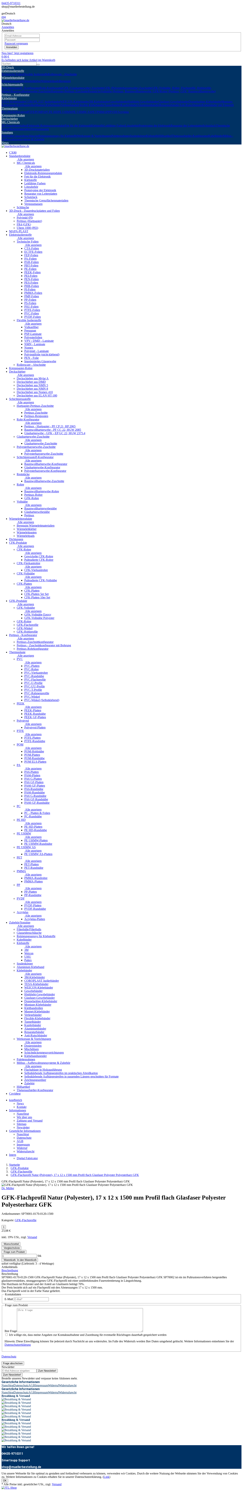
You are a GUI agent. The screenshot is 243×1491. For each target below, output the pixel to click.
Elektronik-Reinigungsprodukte (46, 125)
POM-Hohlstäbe (34, 751)
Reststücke (94, 91)
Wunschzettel (11, 1244)
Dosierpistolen (33, 1045)
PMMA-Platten (33, 881)
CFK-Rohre (24, 549)
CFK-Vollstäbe (26, 573)
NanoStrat (23, 1113)
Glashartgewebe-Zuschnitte (33, 436)
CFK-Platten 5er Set (36, 594)
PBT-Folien (31, 265)
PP (108, 111)
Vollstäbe (22, 501)
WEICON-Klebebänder (74, 101)
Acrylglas (123, 111)
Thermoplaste (10, 108)
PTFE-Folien (32, 310)
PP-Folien (30, 299)
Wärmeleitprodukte (13, 77)
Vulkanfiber (31, 327)
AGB (20, 1141)
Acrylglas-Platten (34, 919)
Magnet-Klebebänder (48, 105)
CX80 (13, 152)
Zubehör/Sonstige (19, 922)
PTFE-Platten (32, 737)
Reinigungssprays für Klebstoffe (57, 135)
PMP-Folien (31, 296)
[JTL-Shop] (9, 1487)
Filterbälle (7, 135)
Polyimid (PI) (25, 217)
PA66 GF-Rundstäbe (37, 802)
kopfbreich (15, 1100)
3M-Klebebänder (99, 101)
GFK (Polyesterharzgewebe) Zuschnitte (128, 88)
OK (5, 1480)
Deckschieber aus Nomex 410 (35, 392)
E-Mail (9, 1299)
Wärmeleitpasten (11, 81)
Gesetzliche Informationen (25, 1130)
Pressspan (30, 330)
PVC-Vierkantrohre (36, 672)
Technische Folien (12, 74)
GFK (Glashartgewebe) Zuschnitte (83, 88)
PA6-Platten (31, 772)
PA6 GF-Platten (33, 782)
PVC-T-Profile (33, 689)
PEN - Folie (31, 357)
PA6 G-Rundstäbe (35, 795)
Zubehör (29, 1083)
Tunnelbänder (112, 105)
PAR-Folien (31, 262)
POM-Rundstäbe (34, 758)
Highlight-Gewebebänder (143, 101)
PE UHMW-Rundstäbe (38, 843)
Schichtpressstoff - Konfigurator (21, 88)
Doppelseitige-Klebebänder (205, 101)
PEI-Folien (30, 275)
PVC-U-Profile (33, 683)
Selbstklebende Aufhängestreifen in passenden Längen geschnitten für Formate (71, 1076)
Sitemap (21, 1124)
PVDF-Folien (32, 316)
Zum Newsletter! (47, 1370)
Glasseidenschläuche (25, 135)
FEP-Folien (31, 255)
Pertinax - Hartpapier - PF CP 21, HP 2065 (50, 426)
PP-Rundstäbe (32, 895)
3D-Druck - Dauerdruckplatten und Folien (34, 210)
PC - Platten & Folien (37, 813)
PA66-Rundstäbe (34, 792)
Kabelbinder (215, 135)
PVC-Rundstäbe (34, 676)
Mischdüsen (31, 1049)
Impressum (23, 1144)
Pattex (28, 960)
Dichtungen (16, 539)
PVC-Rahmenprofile (36, 693)
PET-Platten (31, 864)
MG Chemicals (11, 122)
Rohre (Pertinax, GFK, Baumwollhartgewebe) (188, 91)
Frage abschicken (13, 1363)
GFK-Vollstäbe (26, 607)
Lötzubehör (132, 125)
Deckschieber (10, 118)
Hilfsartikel (165, 135)
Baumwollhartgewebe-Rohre (41, 491)
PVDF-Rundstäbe (35, 908)
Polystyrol (21, 111)
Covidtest (15, 1093)
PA (43, 111)
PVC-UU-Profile (34, 686)
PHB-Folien (31, 286)
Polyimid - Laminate (36, 351)
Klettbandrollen (26, 105)
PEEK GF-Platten (35, 717)
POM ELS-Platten (35, 761)
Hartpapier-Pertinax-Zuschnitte (69, 91)
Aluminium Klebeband (30, 967)
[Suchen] (38, 64)
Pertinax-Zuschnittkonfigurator (35, 642)
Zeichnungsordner (35, 1080)
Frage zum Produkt (14, 1252)
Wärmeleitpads (50, 81)
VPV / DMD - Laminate (39, 340)
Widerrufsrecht (25, 1151)
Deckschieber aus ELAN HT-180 (37, 395)
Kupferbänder (129, 105)
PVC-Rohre (31, 669)
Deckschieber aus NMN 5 (32, 385)
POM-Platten (32, 754)
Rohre (20, 484)
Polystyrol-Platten (35, 727)
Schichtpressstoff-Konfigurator (35, 457)
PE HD (53, 111)
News (5, 142)
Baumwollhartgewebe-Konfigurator (45, 464)
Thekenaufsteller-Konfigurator (190, 135)
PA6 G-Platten (33, 778)
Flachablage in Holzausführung (43, 1069)
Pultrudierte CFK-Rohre (38, 559)
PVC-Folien (31, 313)
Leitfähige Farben (114, 125)
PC (47, 111)
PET (94, 111)
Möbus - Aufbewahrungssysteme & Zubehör (43, 1062)
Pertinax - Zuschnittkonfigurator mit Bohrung (44, 645)
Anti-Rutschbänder (190, 105)
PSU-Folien (31, 306)
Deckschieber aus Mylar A (33, 378)
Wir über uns (24, 1117)
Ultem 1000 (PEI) (27, 227)
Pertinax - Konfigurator (15, 94)
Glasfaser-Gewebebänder (173, 101)
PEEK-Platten (32, 710)
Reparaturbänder (169, 105)
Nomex (28, 347)
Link (106, 1476)
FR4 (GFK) (24, 224)
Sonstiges (7, 132)
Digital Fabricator (27, 1158)
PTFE (31, 111)
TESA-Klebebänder (14, 101)
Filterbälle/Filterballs (29, 929)
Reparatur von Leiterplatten (40, 193)
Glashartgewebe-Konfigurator (42, 467)
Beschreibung (10, 1270)
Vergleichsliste (11, 1248)
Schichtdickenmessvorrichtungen (44, 1052)
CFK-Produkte (18, 542)
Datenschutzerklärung (18, 1344)
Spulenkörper (138, 135)
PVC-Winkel (32, 696)
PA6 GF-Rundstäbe (36, 799)
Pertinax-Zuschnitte (36, 412)
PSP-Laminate (33, 334)
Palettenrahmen (120, 135)
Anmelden (11, 47)
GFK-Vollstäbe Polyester (39, 618)
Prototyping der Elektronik (155, 125)
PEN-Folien (31, 279)
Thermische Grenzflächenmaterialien (46, 200)
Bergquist (65, 81)
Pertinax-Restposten (36, 416)
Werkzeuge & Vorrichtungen (94, 135)
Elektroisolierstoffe (13, 70)
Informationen (17, 1110)
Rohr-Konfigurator (51, 88)
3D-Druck (8, 67)
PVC (5, 111)
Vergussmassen (40, 129)
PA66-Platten (32, 775)
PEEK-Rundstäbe (35, 713)
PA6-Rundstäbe (33, 789)
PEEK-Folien (32, 272)
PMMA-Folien (33, 292)
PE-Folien (30, 269)
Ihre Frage (11, 1331)
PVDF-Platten (32, 905)
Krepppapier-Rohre (13, 115)
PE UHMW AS (81, 111)
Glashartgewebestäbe (37, 511)
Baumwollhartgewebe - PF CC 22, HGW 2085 (52, 429)
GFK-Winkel (24, 628)
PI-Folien (30, 289)
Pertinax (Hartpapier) (29, 221)
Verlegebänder (69, 105)
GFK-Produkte (18, 600)
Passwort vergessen (16, 43)
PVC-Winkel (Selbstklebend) (41, 700)
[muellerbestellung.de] (15, 20)
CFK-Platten (24, 583)
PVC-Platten (31, 665)
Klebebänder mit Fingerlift (218, 105)
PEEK (11, 111)
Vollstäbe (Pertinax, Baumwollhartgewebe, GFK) (130, 91)
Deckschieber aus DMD (31, 381)
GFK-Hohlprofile (27, 631)
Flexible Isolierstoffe (35, 74)
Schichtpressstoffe (12, 84)
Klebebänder (9, 98)
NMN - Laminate (34, 344)
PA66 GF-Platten (34, 785)
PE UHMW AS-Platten (38, 854)
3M (26, 949)
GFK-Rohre (31, 498)
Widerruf (22, 1148)
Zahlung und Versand (30, 1120)
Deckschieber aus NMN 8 (32, 388)
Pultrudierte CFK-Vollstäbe (40, 580)
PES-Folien (31, 282)
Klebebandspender (35, 1056)
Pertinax (29, 515)
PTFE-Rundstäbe (34, 741)
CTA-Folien (31, 248)
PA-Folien (30, 258)
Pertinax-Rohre (33, 494)
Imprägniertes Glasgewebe (40, 361)
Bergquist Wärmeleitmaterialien (35, 525)
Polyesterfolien (33, 337)
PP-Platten (30, 891)
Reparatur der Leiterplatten (187, 125)
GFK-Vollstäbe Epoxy (37, 614)
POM (38, 111)
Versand (32, 1237)
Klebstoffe (97, 125)
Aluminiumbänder (148, 105)
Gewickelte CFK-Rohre (38, 556)
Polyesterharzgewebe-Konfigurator (45, 470)
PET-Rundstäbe (33, 867)
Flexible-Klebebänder (91, 105)
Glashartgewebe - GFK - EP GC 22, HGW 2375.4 (54, 433)
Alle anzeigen (25, 159)
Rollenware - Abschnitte (62, 74)
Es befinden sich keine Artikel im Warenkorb (28, 60)
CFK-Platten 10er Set (37, 597)
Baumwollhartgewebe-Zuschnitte (31, 91)
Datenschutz (24, 1137)
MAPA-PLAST (18, 231)
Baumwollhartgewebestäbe (40, 508)
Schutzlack (209, 125)
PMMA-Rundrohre (35, 878)
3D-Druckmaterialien (14, 125)
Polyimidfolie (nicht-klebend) (41, 354)
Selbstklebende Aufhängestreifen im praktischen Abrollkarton (61, 1073)
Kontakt (21, 1107)
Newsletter (23, 1127)
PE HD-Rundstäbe (35, 830)
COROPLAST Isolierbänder (43, 101)
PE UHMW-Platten (36, 840)
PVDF (113, 111)
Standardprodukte (19, 156)
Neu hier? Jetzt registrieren (17, 53)
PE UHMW (65, 111)
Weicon (28, 953)
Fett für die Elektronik (78, 125)
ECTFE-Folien (33, 251)
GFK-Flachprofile (27, 624)
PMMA (101, 111)
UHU (27, 956)
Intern (12, 1154)
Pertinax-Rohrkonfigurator (32, 648)
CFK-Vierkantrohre (28, 563)
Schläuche (23, 207)
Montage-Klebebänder (37, 1004)
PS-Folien (30, 303)
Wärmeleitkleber (31, 81)
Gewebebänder (118, 101)
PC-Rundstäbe (33, 816)
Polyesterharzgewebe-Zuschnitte (36, 446)
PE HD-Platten (33, 826)
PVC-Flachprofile (35, 679)
